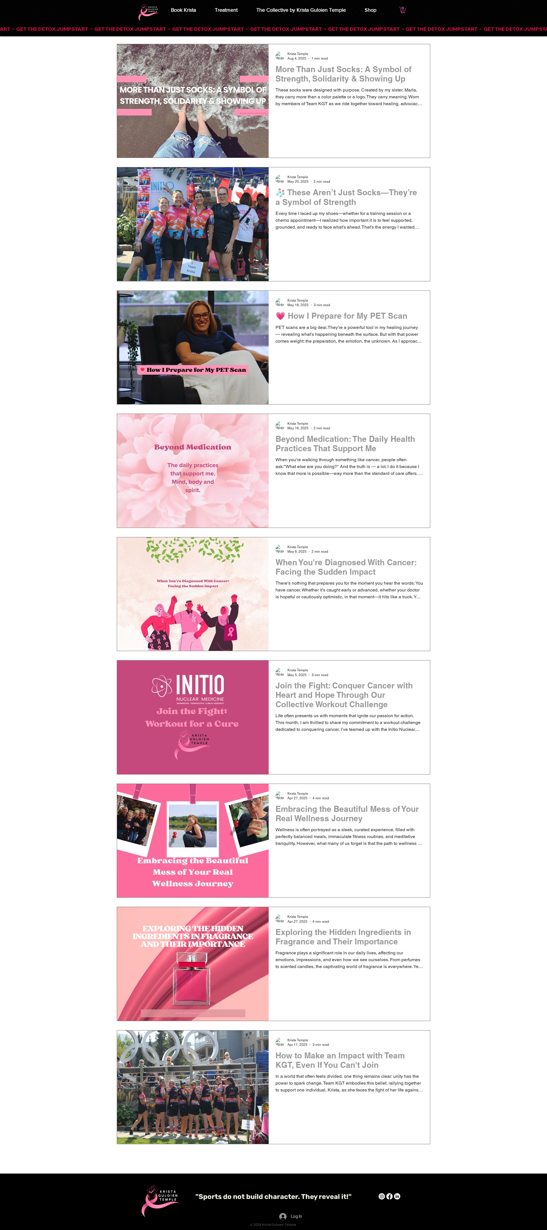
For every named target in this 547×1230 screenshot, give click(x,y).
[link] (403, 10)
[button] (273, 29)
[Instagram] (382, 1196)
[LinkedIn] (397, 1196)
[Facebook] (389, 1196)
